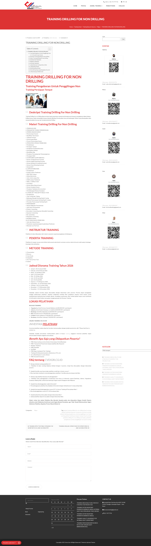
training (68, 333)
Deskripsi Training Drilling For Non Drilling (39, 56)
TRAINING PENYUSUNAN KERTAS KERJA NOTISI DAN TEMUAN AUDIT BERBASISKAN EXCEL (112, 383)
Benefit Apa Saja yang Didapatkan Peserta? (40, 69)
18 (55, 516)
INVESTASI (35, 324)
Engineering (41, 511)
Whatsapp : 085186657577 (109, 247)
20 (61, 516)
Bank (26, 511)
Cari (103, 36)
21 (65, 516)
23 (71, 516)
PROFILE (83, 6)
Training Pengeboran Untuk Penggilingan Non (40, 53)
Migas (35, 410)
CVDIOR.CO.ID (54, 359)
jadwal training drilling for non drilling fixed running (77, 410)
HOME (75, 6)
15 (68, 512)
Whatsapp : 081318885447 (109, 205)
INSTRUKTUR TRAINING (35, 59)
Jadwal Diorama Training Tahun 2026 (38, 64)
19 (58, 516)
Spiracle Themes (91, 542)
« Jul (52, 527)
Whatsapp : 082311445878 (109, 160)
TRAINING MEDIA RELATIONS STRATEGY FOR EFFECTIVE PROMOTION (111, 359)
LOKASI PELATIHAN (34, 66)
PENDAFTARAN (110, 6)
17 (52, 516)
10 (52, 512)
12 (58, 512)
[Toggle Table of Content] (49, 49)
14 (65, 512)
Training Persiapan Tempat (37, 55)
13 (61, 512)
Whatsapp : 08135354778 (109, 82)
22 (68, 516)
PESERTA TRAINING (34, 61)
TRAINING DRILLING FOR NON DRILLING (38, 51)
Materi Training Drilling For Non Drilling (39, 58)
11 (55, 512)
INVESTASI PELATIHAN (35, 68)
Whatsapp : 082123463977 (109, 121)
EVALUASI (122, 6)
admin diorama (53, 38)
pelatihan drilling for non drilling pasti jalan (74, 417)
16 (71, 512)
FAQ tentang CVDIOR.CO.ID (37, 71)
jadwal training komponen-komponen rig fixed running (76, 412)
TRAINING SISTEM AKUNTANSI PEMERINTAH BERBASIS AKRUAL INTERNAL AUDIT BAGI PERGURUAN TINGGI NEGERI (88, 509)
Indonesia (27, 514)
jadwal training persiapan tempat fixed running (78, 416)
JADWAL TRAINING (95, 6)
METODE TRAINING (34, 63)
